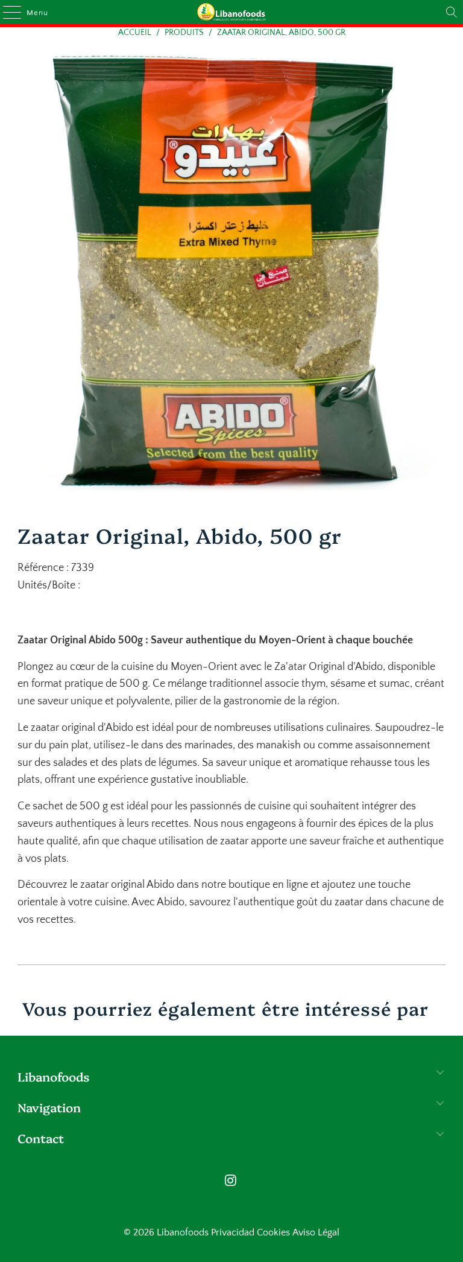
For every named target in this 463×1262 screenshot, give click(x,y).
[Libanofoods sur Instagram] (231, 1182)
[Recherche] (451, 12)
